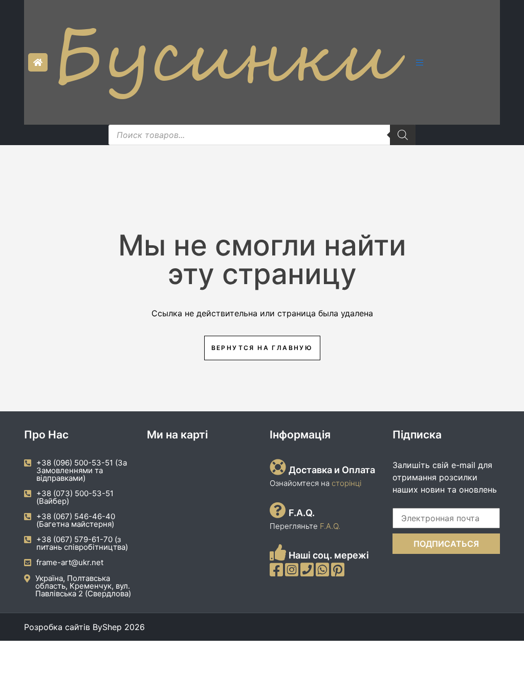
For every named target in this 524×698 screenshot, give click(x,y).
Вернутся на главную (262, 348)
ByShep (107, 627)
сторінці (345, 483)
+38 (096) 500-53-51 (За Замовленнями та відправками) (81, 470)
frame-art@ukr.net (69, 562)
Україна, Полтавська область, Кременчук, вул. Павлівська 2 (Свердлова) (83, 585)
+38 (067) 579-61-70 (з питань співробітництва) (82, 543)
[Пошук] (403, 135)
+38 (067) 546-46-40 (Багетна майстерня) (75, 520)
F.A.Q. (330, 526)
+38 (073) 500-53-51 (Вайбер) (75, 497)
